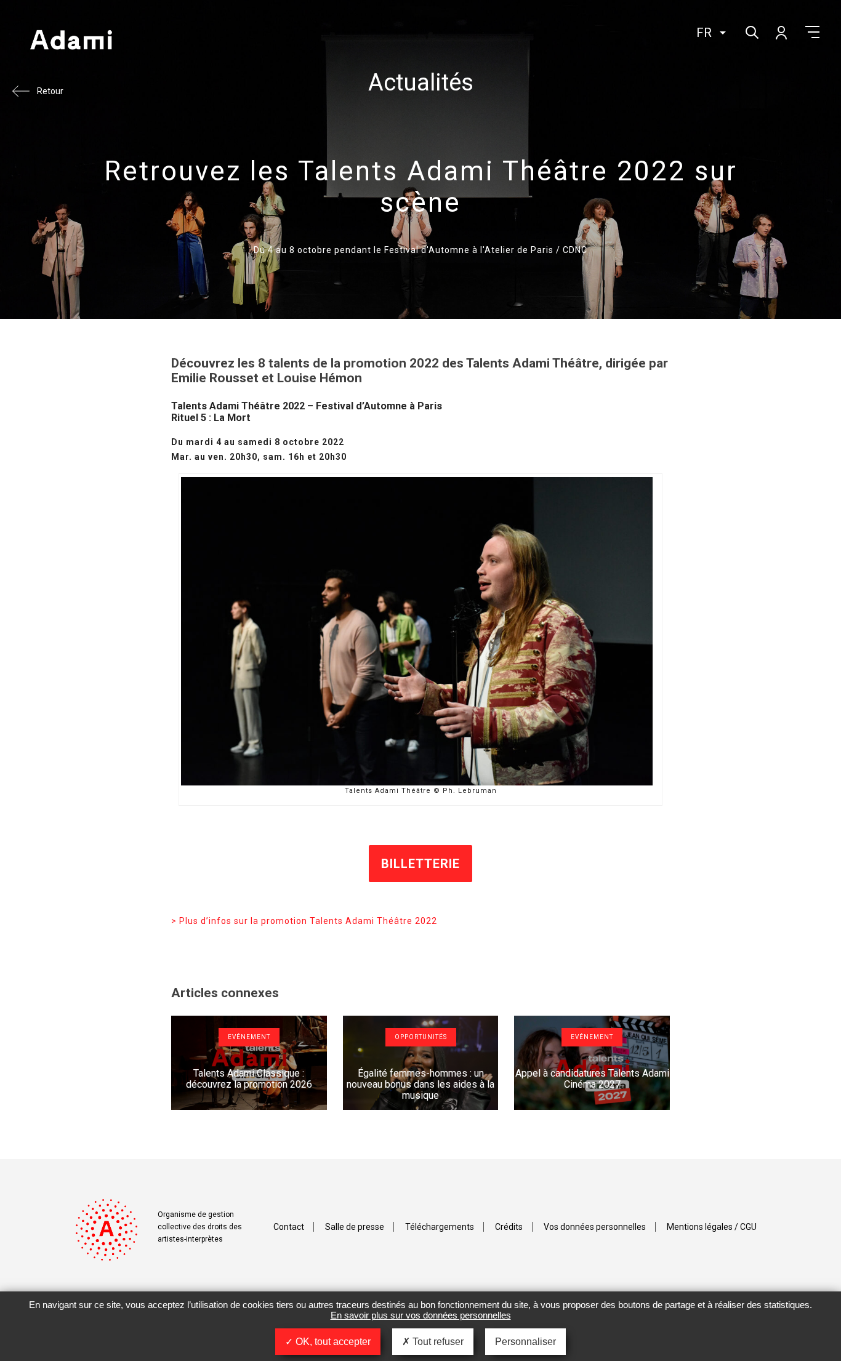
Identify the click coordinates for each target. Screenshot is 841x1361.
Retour (50, 91)
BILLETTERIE (420, 863)
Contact (288, 1227)
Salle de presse (354, 1227)
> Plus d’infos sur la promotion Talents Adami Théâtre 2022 (304, 921)
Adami (70, 41)
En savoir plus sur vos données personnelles (421, 1315)
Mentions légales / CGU (712, 1227)
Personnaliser (525, 1341)
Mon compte (781, 32)
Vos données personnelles (595, 1227)
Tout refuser (437, 1341)
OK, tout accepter (332, 1341)
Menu (812, 32)
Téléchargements (439, 1227)
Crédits (509, 1227)
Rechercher (751, 31)
